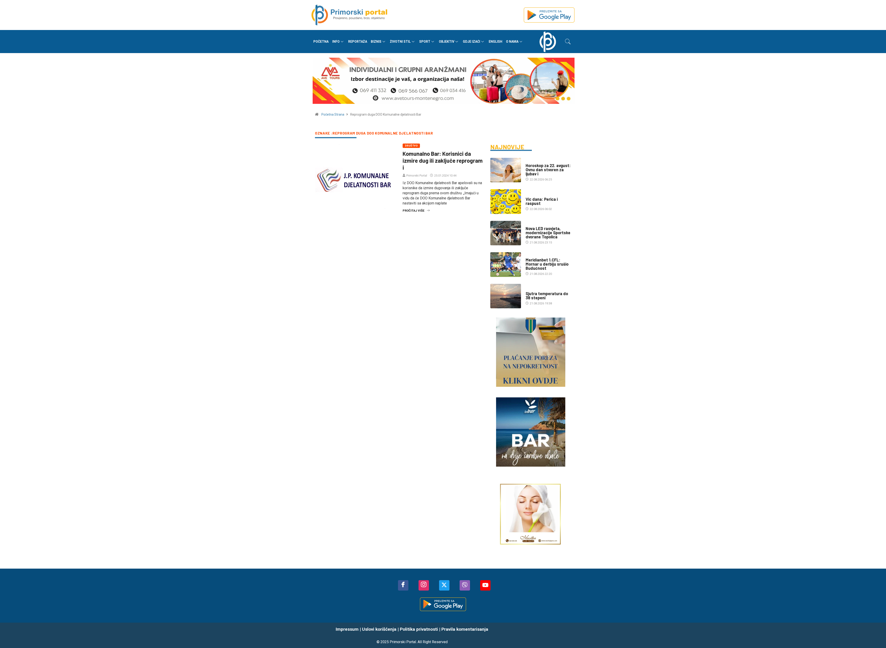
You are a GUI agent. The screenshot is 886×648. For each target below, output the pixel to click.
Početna (321, 41)
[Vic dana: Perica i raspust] (505, 201)
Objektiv (446, 41)
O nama (512, 41)
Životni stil (400, 41)
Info (336, 41)
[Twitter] (444, 585)
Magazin (532, 160)
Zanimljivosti (536, 194)
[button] (567, 41)
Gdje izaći (471, 41)
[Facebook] (403, 585)
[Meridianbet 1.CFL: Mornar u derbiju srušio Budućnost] (505, 264)
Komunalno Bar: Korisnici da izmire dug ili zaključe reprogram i (443, 160)
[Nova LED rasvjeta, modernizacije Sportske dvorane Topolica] (505, 233)
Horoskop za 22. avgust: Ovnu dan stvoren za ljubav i (548, 169)
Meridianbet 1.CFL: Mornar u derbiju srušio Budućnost (547, 264)
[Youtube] (485, 585)
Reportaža (357, 41)
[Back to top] (875, 635)
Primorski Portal (416, 175)
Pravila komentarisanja (464, 629)
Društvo (411, 145)
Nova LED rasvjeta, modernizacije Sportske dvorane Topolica (548, 232)
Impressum (347, 629)
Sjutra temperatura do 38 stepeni (547, 295)
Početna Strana (332, 114)
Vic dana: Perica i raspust (542, 201)
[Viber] (465, 585)
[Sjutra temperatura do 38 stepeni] (505, 296)
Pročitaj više (413, 210)
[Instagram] (424, 585)
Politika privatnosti (419, 629)
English (495, 41)
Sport (424, 41)
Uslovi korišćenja (379, 629)
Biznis (376, 41)
